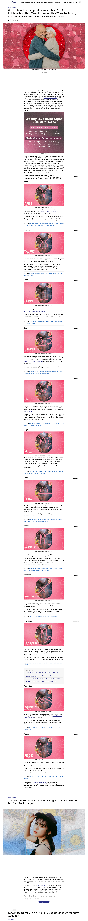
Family (37, 2)
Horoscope (30, 2)
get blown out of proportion (48, 212)
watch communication (50, 98)
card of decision (42, 885)
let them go (28, 411)
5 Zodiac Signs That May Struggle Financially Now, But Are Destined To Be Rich (42, 675)
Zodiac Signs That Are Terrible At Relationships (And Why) (42, 672)
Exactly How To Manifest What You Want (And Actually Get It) (43, 678)
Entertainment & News (44, 2)
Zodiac (25, 2)
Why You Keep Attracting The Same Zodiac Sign (43, 617)
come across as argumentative (33, 361)
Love (22, 2)
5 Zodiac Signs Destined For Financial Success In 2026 (41, 681)
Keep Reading (44, 902)
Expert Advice (70, 2)
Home (9, 7)
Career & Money (63, 2)
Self (34, 2)
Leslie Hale (10, 19)
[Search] (77, 2)
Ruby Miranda (11, 919)
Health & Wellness (54, 2)
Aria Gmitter (11, 806)
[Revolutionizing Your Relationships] (13, 2)
